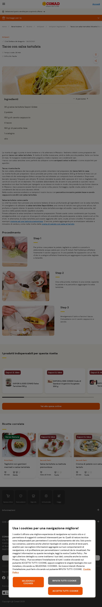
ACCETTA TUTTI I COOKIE (65, 591)
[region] (52, 559)
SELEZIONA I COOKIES (28, 582)
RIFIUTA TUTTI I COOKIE (64, 580)
